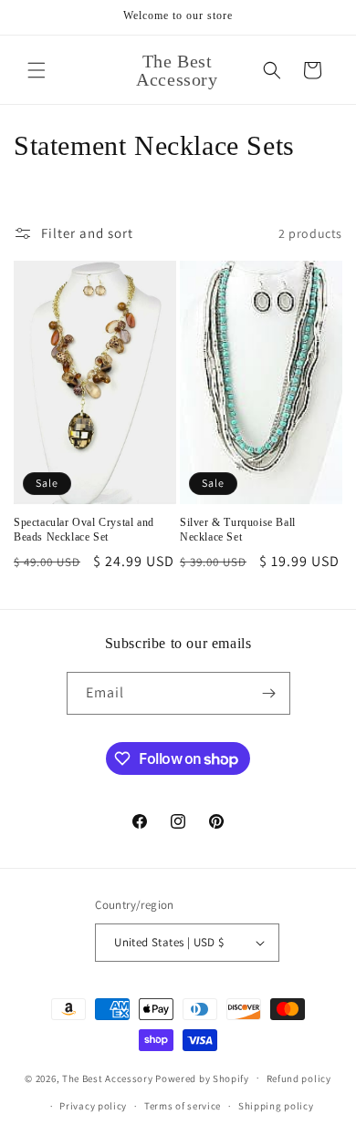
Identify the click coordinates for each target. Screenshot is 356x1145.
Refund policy (299, 1078)
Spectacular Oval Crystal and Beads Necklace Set (84, 529)
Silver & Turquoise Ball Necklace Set (238, 529)
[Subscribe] (269, 693)
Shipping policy (276, 1105)
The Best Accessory (107, 1077)
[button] (36, 70)
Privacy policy (93, 1105)
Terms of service (182, 1105)
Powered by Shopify (202, 1077)
